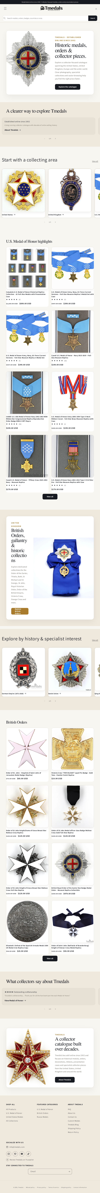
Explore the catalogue (68, 87)
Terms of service (53, 1187)
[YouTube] (21, 1153)
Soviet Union (53, 693)
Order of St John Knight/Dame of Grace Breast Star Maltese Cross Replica (26, 831)
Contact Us (72, 1117)
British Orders (42, 1113)
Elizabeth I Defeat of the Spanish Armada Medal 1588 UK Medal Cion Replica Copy (27, 946)
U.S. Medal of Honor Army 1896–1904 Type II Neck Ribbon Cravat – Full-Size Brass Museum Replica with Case (72, 419)
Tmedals (21, 1187)
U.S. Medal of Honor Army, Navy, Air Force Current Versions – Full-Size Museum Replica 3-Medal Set (26, 356)
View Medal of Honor (14, 1000)
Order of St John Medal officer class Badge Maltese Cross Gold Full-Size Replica (71, 831)
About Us (71, 1113)
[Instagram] (8, 1153)
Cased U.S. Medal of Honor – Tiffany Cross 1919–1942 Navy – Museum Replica (26, 481)
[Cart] (96, 9)
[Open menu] (5, 9)
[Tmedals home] (51, 11)
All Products (11, 1109)
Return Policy (73, 1132)
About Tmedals (11, 130)
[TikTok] (28, 1153)
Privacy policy (41, 1187)
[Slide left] (44, 138)
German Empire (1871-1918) (13, 693)
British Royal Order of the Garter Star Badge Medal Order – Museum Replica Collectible (71, 889)
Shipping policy (66, 1187)
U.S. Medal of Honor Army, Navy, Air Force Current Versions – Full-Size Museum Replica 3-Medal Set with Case (72, 294)
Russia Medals (42, 1117)
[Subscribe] (69, 1171)
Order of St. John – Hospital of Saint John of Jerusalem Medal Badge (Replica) (23, 774)
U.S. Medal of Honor (14, 1113)
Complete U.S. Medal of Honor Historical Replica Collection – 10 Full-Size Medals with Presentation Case (26, 294)
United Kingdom (54, 215)
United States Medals (14, 1117)
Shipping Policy (74, 1128)
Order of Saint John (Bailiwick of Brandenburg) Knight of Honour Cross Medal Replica (70, 946)
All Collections (12, 1121)
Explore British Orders (18, 611)
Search (92, 18)
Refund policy (30, 1187)
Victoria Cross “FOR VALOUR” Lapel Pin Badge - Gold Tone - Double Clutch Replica (72, 774)
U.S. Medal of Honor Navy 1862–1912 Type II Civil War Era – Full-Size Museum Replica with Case (72, 481)
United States (7, 215)
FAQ (69, 1109)
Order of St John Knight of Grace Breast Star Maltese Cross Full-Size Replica (27, 889)
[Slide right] (55, 138)
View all (95, 161)
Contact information (80, 1187)
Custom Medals (74, 1121)
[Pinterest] (15, 1153)
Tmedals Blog (73, 1124)
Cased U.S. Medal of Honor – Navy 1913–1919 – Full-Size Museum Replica (71, 356)
